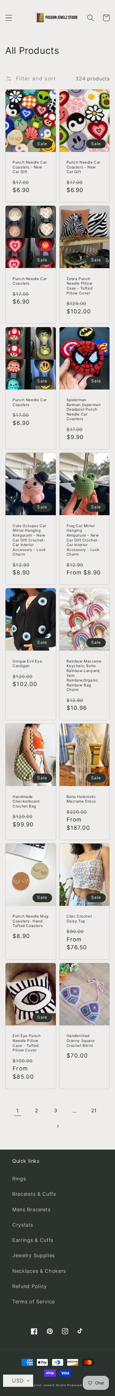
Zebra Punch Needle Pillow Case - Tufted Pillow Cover (80, 285)
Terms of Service (33, 1301)
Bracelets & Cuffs (34, 1194)
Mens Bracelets (31, 1209)
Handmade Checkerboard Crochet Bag (26, 801)
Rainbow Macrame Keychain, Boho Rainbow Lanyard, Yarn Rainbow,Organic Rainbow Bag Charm (84, 675)
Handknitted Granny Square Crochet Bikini (81, 1040)
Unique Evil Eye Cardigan (27, 663)
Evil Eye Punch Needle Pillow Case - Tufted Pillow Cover (26, 1042)
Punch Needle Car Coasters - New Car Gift (30, 167)
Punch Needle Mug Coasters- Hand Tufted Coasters (30, 921)
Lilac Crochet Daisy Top (79, 918)
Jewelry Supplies (33, 1255)
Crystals (22, 1225)
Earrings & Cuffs (32, 1240)
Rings (19, 1179)
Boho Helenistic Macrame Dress (81, 799)
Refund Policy (29, 1286)
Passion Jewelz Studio (48, 1385)
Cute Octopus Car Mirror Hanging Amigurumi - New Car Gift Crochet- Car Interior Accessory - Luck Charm (29, 540)
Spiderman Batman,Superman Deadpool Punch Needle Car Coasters (84, 409)
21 (94, 1110)
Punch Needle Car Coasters (30, 281)
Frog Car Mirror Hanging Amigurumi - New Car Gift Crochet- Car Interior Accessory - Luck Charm (83, 540)
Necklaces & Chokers (39, 1271)
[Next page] (57, 1126)
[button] (9, 18)
